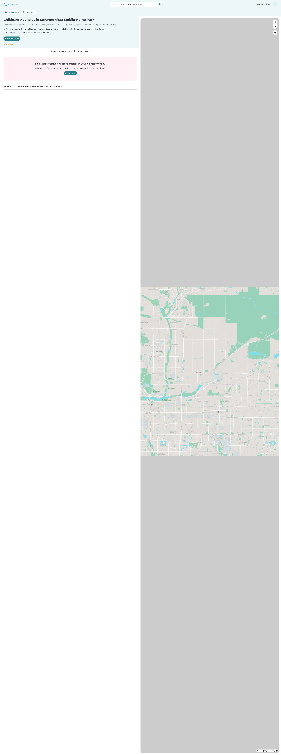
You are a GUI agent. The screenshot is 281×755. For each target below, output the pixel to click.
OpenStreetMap (270, 751)
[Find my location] (275, 32)
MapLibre (260, 751)
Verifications (13, 12)
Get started (70, 73)
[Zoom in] (275, 22)
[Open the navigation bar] (275, 4)
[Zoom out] (275, 26)
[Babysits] (11, 4)
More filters (29, 12)
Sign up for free (12, 38)
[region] (209, 385)
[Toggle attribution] (277, 751)
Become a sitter (263, 4)
